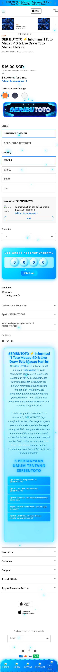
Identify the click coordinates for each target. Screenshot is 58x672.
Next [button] (55, 3)
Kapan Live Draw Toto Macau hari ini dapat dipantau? (28, 508)
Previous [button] (2, 3)
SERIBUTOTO (18, 366)
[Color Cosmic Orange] (5, 95)
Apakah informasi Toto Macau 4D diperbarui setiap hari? (29, 499)
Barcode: (20, 52)
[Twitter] (8, 342)
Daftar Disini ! (40, 4)
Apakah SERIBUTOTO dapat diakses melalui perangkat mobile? (25, 517)
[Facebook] (4, 342)
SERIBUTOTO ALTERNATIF (17, 143)
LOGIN (17, 667)
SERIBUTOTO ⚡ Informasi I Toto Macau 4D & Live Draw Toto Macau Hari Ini (29, 3)
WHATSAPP (40, 667)
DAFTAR (28, 667)
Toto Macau (29, 370)
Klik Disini (29, 273)
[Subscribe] (47, 638)
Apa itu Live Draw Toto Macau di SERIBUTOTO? (24, 490)
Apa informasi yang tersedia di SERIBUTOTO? (23, 481)
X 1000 (7, 170)
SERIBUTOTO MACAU (15, 133)
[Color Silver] (24, 95)
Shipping (15, 70)
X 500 (7, 179)
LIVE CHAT (50, 667)
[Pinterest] (13, 342)
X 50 (6, 188)
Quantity (6, 229)
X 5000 (8, 160)
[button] (29, 305)
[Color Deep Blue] (15, 95)
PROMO (6, 667)
